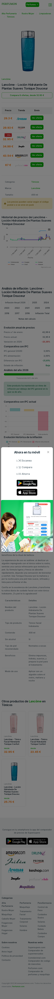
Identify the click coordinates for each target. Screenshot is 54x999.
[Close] (48, 452)
